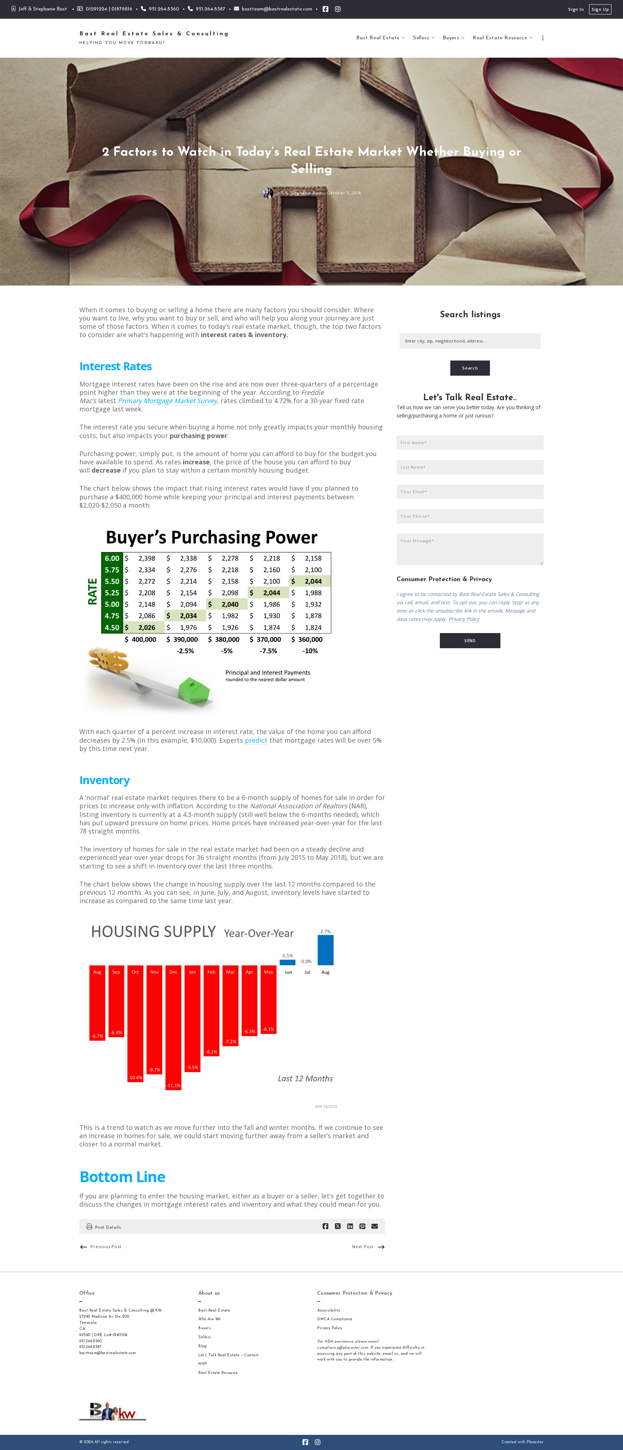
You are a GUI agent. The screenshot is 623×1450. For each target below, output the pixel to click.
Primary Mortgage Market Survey (167, 400)
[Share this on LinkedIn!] (350, 1226)
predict (256, 740)
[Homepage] (112, 1411)
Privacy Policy (464, 618)
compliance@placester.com (342, 1348)
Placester (535, 1442)
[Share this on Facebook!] (325, 1226)
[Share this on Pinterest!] (362, 1226)
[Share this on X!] (338, 1226)
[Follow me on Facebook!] (325, 9)
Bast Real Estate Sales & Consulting (154, 34)
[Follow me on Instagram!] (338, 9)
